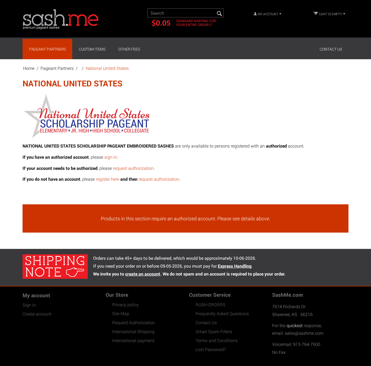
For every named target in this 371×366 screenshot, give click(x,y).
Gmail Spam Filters (214, 331)
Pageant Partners (47, 49)
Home (28, 68)
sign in (110, 157)
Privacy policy (125, 304)
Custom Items (92, 49)
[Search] (219, 13)
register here (107, 179)
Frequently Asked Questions (222, 313)
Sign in (29, 305)
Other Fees (129, 49)
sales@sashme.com (304, 333)
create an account (142, 274)
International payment (133, 340)
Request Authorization (133, 322)
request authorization (133, 168)
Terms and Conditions (217, 340)
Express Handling (234, 266)
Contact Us (331, 49)
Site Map (120, 313)
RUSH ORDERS (210, 304)
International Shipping (133, 331)
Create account (37, 314)
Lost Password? (211, 349)
